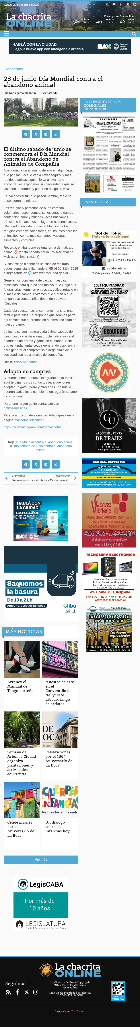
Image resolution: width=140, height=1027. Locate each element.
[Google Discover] (114, 4)
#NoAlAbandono (26, 362)
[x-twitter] (127, 4)
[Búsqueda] (134, 34)
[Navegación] (6, 33)
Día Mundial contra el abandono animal (44, 442)
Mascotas (14, 69)
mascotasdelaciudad (29, 420)
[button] (26, 134)
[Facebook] (120, 4)
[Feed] (107, 4)
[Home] (70, 969)
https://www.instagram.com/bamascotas (32, 427)
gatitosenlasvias (15, 408)
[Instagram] (134, 4)
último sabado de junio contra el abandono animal (41, 448)
